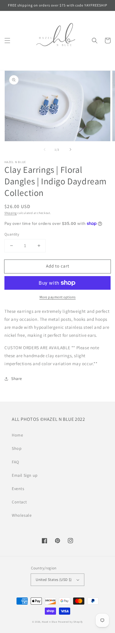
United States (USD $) (54, 579)
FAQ (15, 462)
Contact (19, 502)
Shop (17, 448)
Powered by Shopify (70, 621)
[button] (7, 40)
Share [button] (16, 378)
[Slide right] (70, 149)
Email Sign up (25, 475)
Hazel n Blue (49, 621)
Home (17, 435)
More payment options (58, 297)
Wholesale (22, 515)
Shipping (10, 213)
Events (18, 488)
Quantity (11, 234)
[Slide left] (44, 149)
